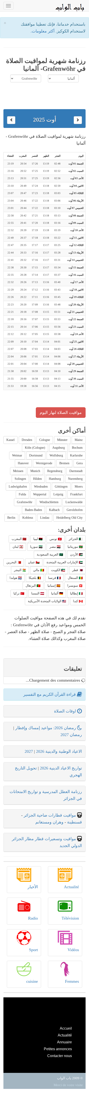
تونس (54, 539)
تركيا (17, 593)
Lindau (44, 517)
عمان (32, 562)
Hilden (37, 478)
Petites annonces (58, 1049)
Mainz (79, 440)
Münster (62, 440)
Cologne (44, 440)
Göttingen (61, 486)
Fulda (22, 494)
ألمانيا (55, 593)
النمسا (35, 593)
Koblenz (27, 517)
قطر (75, 570)
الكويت (56, 570)
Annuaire (64, 1042)
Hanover (23, 463)
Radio (33, 918)
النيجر (18, 570)
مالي (36, 570)
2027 (29, 751)
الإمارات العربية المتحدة (63, 562)
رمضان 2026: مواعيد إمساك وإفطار (46, 728)
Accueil (66, 1028)
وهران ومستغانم (49, 822)
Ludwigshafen (18, 486)
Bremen (64, 463)
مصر (53, 546)
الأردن (74, 554)
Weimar (17, 455)
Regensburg (54, 471)
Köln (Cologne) (35, 447)
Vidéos (73, 949)
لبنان (16, 546)
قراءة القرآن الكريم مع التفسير (50, 694)
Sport (33, 949)
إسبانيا (52, 585)
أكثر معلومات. (43, 31)
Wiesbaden (41, 486)
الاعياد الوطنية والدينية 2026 (59, 751)
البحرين (11, 562)
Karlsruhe (76, 455)
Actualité (71, 887)
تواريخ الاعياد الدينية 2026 (61, 768)
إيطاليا (74, 593)
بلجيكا (33, 578)
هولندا (14, 578)
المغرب (17, 539)
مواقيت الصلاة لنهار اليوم (61, 412)
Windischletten (48, 502)
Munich (35, 471)
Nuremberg (75, 478)
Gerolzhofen (75, 510)
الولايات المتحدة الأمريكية (45, 601)
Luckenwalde (74, 502)
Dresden (27, 440)
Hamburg (55, 478)
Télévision (70, 918)
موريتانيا (73, 546)
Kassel (10, 440)
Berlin (11, 517)
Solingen (20, 478)
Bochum (77, 447)
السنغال (73, 578)
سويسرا (73, 585)
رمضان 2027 (71, 734)
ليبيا (36, 539)
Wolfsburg (56, 455)
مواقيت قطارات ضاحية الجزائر (50, 815)
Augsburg (58, 447)
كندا (76, 601)
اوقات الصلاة (65, 711)
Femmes (72, 981)
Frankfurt (76, 494)
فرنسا (52, 578)
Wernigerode (44, 463)
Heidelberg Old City (69, 517)
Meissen (18, 471)
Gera (79, 463)
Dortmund (35, 455)
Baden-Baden (33, 510)
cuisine (32, 981)
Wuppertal (39, 494)
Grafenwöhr (24, 502)
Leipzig (58, 494)
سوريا (34, 546)
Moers (79, 486)
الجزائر (74, 539)
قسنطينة (74, 822)
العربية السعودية (48, 554)
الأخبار (33, 887)
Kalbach (54, 510)
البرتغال (31, 585)
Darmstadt (76, 471)
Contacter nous (59, 1056)
